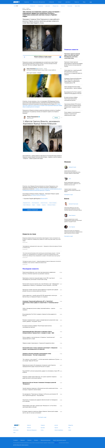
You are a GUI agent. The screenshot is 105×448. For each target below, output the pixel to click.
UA (15, 6)
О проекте (15, 440)
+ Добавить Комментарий (32, 209)
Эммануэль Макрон (51, 204)
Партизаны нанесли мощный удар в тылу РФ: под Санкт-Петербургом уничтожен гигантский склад (72, 56)
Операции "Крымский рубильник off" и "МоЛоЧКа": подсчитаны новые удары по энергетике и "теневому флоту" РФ (73, 80)
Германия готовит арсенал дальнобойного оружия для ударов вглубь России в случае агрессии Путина (73, 64)
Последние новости (31, 269)
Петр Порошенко (35, 202)
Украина (27, 8)
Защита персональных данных (59, 440)
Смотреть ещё (42, 417)
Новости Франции (27, 204)
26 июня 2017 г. (44, 198)
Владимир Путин (26, 202)
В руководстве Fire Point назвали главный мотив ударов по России (72, 92)
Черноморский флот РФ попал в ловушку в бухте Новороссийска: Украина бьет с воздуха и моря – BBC (72, 106)
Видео (33, 204)
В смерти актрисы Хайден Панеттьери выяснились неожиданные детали (71, 99)
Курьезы (44, 204)
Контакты (29, 440)
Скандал (38, 204)
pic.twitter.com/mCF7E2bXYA (38, 195)
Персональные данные (45, 440)
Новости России (44, 202)
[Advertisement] (42, 221)
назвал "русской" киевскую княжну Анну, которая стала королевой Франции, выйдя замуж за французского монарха (42, 105)
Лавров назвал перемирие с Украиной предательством (39, 343)
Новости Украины (52, 202)
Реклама (36, 440)
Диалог (24, 8)
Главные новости (71, 49)
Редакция (22, 440)
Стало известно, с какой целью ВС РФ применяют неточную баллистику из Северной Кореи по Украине (73, 72)
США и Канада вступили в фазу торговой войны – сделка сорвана (73, 87)
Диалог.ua (56, 442)
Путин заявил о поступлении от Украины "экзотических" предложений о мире (72, 114)
